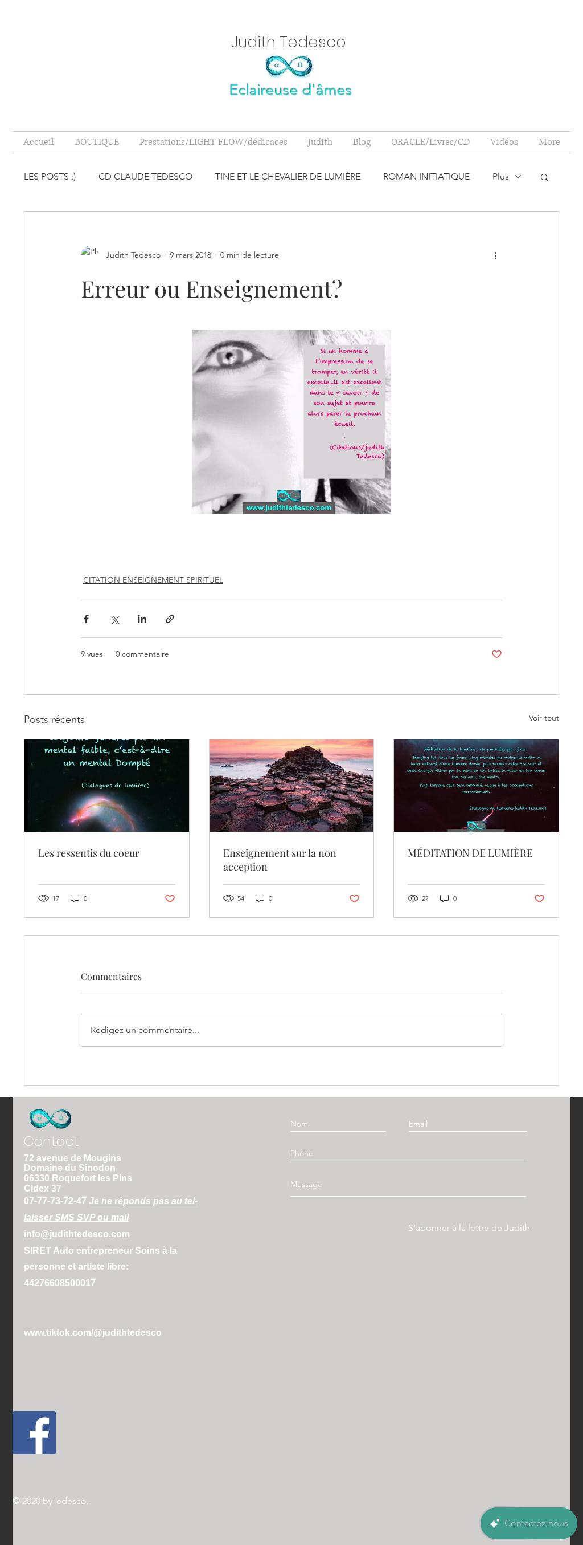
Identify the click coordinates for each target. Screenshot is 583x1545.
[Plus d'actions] (495, 255)
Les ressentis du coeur (88, 853)
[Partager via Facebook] (86, 618)
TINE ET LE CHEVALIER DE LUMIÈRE (287, 176)
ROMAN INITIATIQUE (426, 176)
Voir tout (544, 718)
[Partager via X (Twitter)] (114, 618)
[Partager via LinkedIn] (142, 618)
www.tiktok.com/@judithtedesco (93, 1332)
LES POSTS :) (50, 176)
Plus (500, 176)
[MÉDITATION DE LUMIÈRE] (476, 785)
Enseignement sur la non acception (279, 859)
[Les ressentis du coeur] (106, 785)
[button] (544, 176)
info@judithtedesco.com (77, 1234)
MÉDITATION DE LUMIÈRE (470, 853)
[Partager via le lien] (170, 618)
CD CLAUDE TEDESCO (145, 176)
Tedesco (69, 1500)
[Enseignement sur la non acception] (292, 785)
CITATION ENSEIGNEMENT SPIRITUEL (153, 580)
